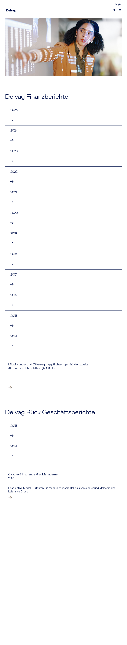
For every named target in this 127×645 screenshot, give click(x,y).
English (118, 4)
